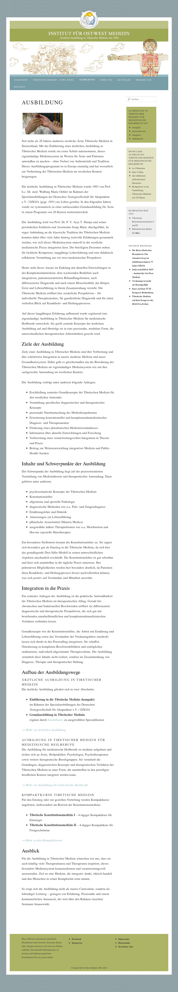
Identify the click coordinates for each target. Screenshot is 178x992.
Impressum (123, 939)
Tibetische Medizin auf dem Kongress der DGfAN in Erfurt (142, 300)
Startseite (21, 79)
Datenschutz (124, 942)
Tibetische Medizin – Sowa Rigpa (53, 79)
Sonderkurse (55, 720)
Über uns (106, 79)
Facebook (76, 939)
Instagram (77, 942)
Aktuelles (124, 79)
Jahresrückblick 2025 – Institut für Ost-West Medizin (142, 273)
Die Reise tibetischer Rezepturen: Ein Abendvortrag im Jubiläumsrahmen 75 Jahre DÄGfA (142, 257)
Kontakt (19, 86)
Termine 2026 (144, 79)
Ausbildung (87, 79)
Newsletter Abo (125, 946)
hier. (138, 232)
